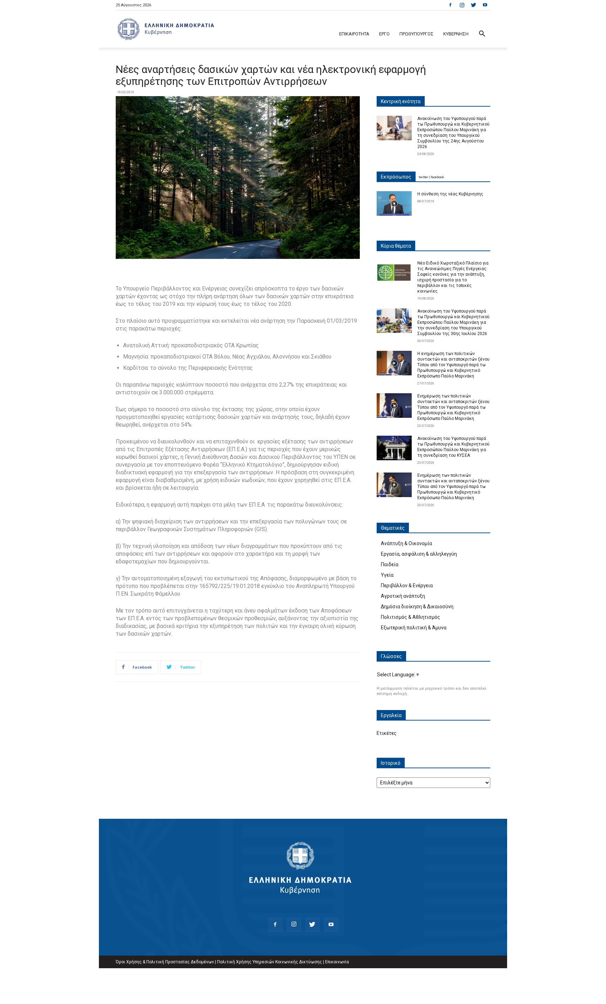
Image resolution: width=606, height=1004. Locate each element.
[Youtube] (485, 5)
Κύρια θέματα (396, 246)
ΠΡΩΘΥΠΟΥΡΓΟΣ (416, 33)
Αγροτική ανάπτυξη (403, 596)
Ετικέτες (387, 733)
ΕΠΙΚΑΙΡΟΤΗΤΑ (354, 33)
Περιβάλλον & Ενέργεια (407, 585)
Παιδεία (389, 564)
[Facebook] (450, 5)
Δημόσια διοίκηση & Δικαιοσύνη (417, 606)
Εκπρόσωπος (396, 177)
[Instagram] (462, 5)
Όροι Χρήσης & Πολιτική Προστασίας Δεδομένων (165, 961)
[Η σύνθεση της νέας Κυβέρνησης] (394, 203)
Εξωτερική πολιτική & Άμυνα (413, 627)
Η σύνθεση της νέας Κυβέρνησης (450, 194)
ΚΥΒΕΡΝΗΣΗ (456, 33)
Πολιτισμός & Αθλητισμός (410, 617)
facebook (437, 177)
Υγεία (387, 575)
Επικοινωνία (337, 961)
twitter (424, 177)
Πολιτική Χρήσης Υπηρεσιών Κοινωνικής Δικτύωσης (269, 961)
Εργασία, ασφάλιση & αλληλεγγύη (419, 554)
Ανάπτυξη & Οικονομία (406, 543)
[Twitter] (473, 5)
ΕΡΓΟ (384, 33)
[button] (481, 34)
